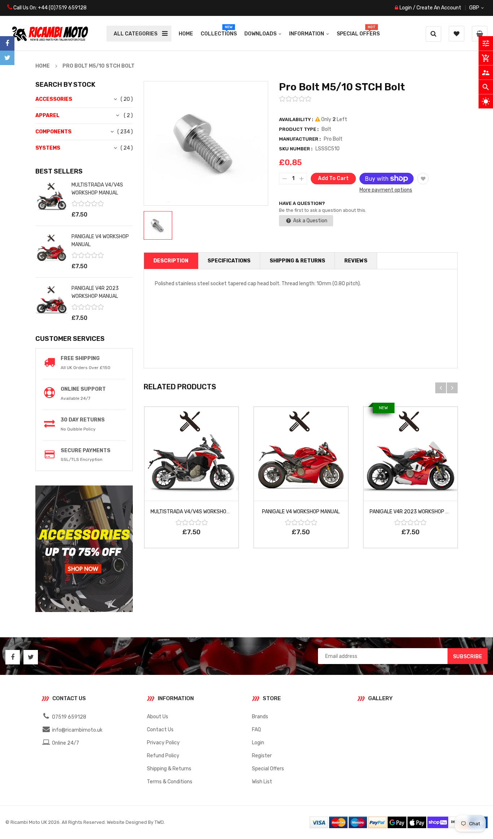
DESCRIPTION (170, 261)
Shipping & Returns (169, 769)
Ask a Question (309, 221)
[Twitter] (7, 58)
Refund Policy (163, 756)
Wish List (262, 782)
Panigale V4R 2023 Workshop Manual (417, 512)
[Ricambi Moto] (399, 822)
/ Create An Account (436, 8)
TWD (159, 822)
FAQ (256, 730)
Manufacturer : (300, 139)
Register (262, 756)
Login (406, 8)
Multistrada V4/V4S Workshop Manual (200, 512)
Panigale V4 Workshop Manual (301, 512)
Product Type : (299, 129)
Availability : (296, 119)
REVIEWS (355, 261)
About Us (157, 717)
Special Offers (268, 769)
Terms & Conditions (169, 782)
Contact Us (160, 730)
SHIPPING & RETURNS (297, 261)
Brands (260, 717)
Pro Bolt (333, 139)
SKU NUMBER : (296, 148)
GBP (482, 8)
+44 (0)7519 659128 (62, 8)
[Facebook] (7, 43)
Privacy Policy (163, 743)
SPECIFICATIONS (229, 261)
